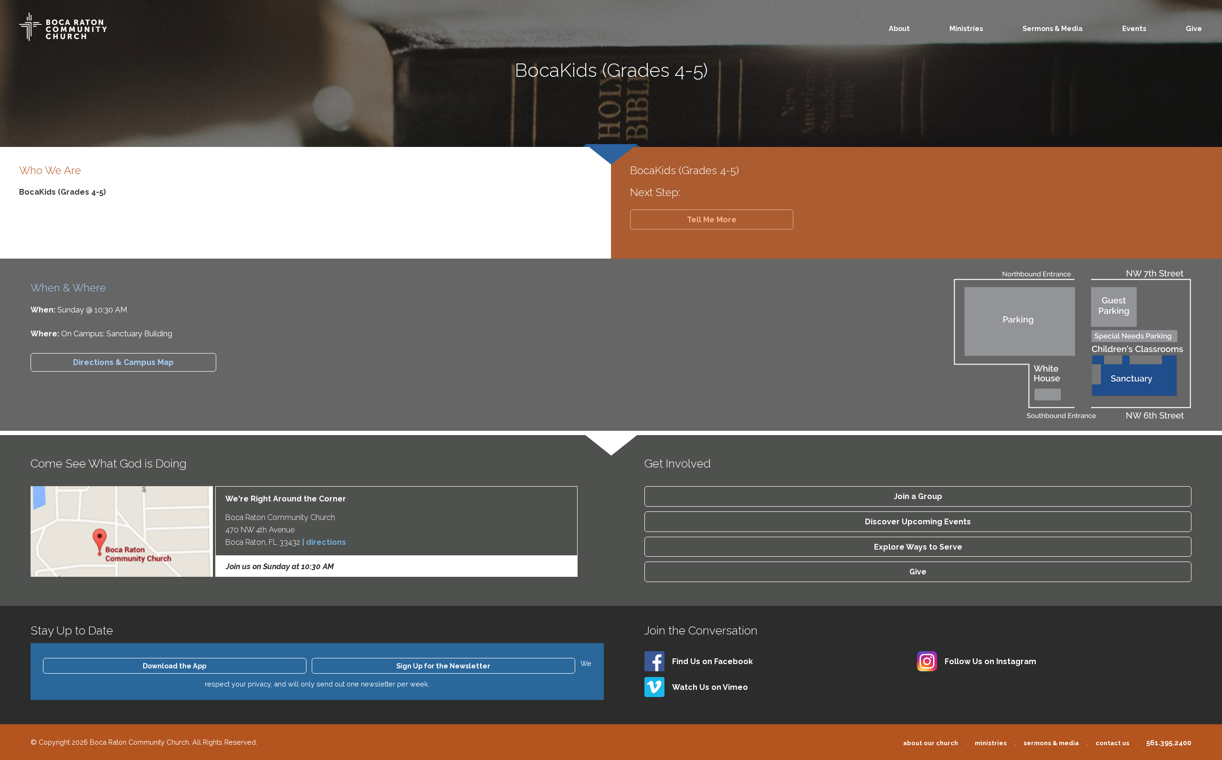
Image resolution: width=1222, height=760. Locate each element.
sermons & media (1051, 743)
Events (1134, 28)
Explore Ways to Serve (918, 547)
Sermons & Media (1052, 28)
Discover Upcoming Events (918, 521)
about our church (930, 743)
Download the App (174, 666)
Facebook (712, 661)
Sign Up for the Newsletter (443, 666)
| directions (324, 542)
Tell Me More (712, 219)
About (899, 28)
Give (1194, 28)
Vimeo (710, 687)
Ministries (966, 28)
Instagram (990, 661)
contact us (1112, 743)
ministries (991, 743)
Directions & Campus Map (123, 362)
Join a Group (918, 496)
